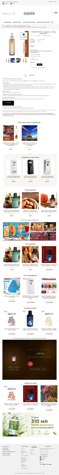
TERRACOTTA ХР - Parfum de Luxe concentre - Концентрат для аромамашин (29, 144)
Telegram (6, 3)
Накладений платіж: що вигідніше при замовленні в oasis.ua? (24, 459)
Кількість (32, 62)
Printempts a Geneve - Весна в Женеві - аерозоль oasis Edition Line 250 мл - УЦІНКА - (49, 405)
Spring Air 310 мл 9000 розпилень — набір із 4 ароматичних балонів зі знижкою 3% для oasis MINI (49, 297)
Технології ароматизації (29, 22)
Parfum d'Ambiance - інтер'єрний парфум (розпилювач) (41, 52)
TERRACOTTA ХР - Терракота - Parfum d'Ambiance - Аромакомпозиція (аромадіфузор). (11, 144)
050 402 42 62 (7, 1)
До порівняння (43, 67)
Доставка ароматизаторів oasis (24, 452)
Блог (52, 22)
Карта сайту (32, 454)
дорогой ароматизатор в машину (22, 114)
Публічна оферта (24, 455)
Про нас (22, 448)
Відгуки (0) (32, 75)
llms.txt (41, 462)
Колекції (32, 450)
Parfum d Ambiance (22, 113)
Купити (39, 64)
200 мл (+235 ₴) (35, 59)
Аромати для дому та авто (43, 22)
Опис (25, 75)
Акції (31, 452)
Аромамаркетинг (16, 22)
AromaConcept (41, 39)
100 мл (33, 57)
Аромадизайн (7, 22)
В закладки (34, 67)
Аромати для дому (6, 453)
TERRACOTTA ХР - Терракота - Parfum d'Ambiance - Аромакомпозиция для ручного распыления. (25, 27)
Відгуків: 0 (38, 35)
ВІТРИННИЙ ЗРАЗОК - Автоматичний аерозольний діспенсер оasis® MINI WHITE (30, 297)
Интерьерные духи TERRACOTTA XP (11, 113)
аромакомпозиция (43, 113)
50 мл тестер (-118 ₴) (36, 56)
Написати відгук (47, 35)
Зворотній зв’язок (25, 468)
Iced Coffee (11, 369)
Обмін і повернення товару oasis (23, 465)
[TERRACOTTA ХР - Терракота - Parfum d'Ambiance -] (7, 60)
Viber (13, 3)
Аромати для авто (6, 455)
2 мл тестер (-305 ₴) (36, 54)
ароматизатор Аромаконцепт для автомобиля (37, 114)
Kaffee (17, 369)
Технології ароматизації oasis (8, 451)
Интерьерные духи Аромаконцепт (32, 113)
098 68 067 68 (15, 1)
